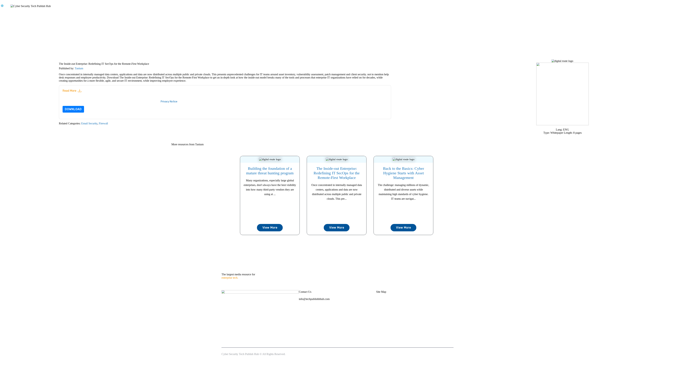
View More (269, 227)
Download (73, 109)
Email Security (89, 123)
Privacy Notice (169, 101)
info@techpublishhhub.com (314, 298)
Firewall (103, 123)
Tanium (79, 68)
